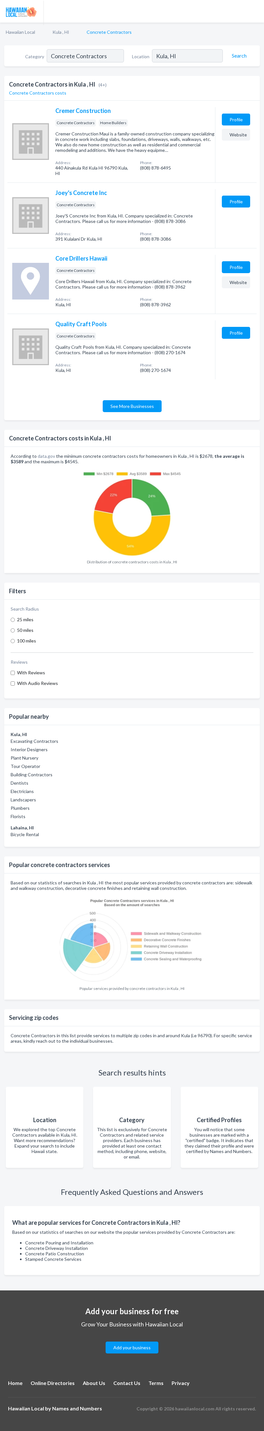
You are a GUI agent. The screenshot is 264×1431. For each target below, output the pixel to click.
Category (34, 56)
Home (15, 1383)
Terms (156, 1383)
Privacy (181, 1383)
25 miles (25, 619)
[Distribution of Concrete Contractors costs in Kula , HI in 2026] (132, 512)
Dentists (19, 783)
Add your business (132, 1347)
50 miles (25, 630)
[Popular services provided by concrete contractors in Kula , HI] (132, 938)
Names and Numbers (77, 1408)
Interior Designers (29, 749)
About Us (94, 1383)
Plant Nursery (24, 758)
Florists (18, 816)
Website (238, 134)
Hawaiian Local (20, 32)
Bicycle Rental (25, 834)
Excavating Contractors (34, 741)
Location (140, 56)
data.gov (46, 456)
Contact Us (126, 1383)
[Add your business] (132, 1340)
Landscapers (23, 799)
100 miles (26, 640)
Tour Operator (25, 766)
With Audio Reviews (37, 683)
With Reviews (31, 672)
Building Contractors (31, 774)
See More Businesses (132, 406)
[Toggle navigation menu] (255, 11)
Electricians (22, 791)
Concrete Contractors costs (37, 93)
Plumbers (20, 808)
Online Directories (53, 1383)
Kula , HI (60, 32)
